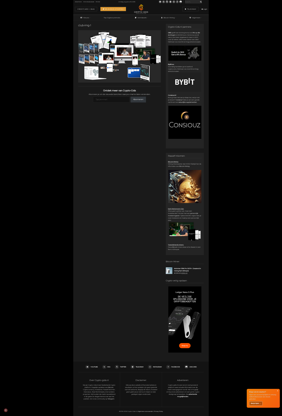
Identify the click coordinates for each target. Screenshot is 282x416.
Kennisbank (142, 18)
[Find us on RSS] (163, 2)
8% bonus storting (114, 9)
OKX (169, 33)
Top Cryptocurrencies (112, 18)
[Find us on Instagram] (173, 2)
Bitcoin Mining (169, 18)
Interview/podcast (88, 2)
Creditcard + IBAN (86, 9)
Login (205, 9)
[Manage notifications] (5, 410)
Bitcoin (174, 247)
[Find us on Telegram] (170, 2)
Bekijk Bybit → (256, 403)
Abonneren (138, 99)
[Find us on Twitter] (167, 2)
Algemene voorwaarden (145, 411)
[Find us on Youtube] (160, 2)
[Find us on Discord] (180, 2)
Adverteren (78, 2)
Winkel (98, 2)
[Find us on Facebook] (177, 2)
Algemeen (196, 18)
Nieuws (86, 18)
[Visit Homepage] (141, 9)
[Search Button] (200, 2)
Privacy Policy (158, 411)
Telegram (191, 9)
